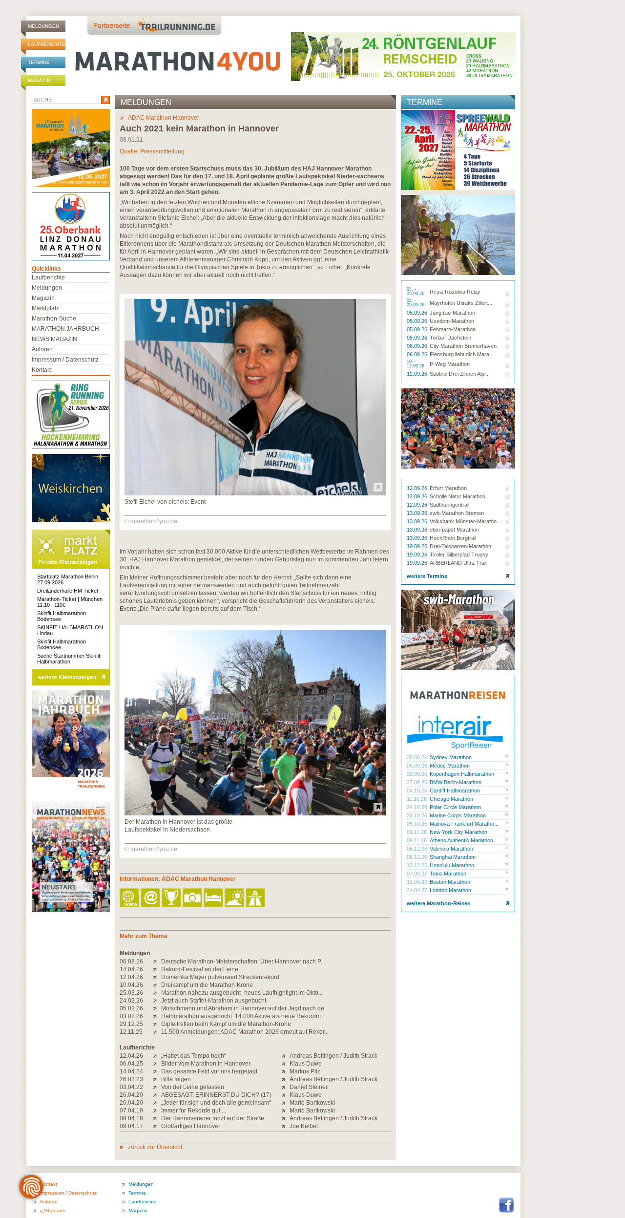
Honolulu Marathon (452, 865)
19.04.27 (418, 882)
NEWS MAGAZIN (54, 339)
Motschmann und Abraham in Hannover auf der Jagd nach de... (245, 1008)
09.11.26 (417, 840)
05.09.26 (418, 313)
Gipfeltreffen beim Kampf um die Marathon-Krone (226, 1024)
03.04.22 (131, 1087)
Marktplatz (45, 308)
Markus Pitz (305, 1071)
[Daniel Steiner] (285, 1087)
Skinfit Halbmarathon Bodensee (61, 616)
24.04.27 (418, 890)
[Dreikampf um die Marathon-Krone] (157, 985)
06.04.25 (131, 1063)
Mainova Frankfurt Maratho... (464, 824)
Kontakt (42, 369)
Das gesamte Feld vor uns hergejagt (209, 1071)
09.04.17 (131, 1126)
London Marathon (450, 890)
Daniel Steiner (309, 1087)
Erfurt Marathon (448, 488)
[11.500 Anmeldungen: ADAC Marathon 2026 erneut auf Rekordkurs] (157, 1031)
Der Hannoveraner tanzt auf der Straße (212, 1118)
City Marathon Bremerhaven (463, 346)
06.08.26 (131, 961)
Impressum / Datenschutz (65, 359)
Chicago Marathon (451, 799)
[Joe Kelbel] (285, 1126)
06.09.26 (418, 346)
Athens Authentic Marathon (461, 840)
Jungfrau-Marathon (452, 313)
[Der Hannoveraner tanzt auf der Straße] (157, 1118)
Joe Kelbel (304, 1126)
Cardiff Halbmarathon (455, 790)
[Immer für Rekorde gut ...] (157, 1110)
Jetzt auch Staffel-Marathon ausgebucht (213, 1000)
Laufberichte (46, 44)
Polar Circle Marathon (455, 807)
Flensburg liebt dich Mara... (462, 354)
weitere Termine (427, 576)
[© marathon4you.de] (255, 493)
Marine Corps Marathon (458, 815)
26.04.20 (131, 1094)
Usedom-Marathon (452, 321)
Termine (39, 62)
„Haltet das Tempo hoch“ (193, 1055)
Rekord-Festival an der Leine (199, 969)
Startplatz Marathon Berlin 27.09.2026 (67, 579)
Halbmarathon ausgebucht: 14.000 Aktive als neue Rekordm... (243, 1016)
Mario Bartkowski (312, 1102)
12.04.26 (131, 977)
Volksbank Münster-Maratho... (465, 521)
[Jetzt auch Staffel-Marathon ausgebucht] (157, 1000)
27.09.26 (418, 782)
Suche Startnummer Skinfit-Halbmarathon (69, 658)
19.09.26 (418, 546)
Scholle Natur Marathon (457, 496)
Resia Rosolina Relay (455, 292)
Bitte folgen (176, 1079)
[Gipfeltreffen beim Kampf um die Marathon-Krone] (157, 1024)
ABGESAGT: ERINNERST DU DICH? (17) (216, 1094)
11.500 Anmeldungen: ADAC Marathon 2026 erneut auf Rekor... (245, 1031)
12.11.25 (131, 1031)
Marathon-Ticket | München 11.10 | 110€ (70, 602)
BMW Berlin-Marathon (455, 782)
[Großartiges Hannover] (157, 1126)
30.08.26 (418, 757)
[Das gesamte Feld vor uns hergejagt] (157, 1071)
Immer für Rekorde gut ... (193, 1110)
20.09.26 (418, 774)
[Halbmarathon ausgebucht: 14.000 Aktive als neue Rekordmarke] (157, 1016)
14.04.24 (131, 1071)
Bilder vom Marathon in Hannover (205, 1063)
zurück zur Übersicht (155, 1147)
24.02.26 (131, 1000)
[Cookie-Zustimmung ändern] (31, 1186)
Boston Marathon (450, 882)
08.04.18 (131, 1118)
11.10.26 (417, 799)
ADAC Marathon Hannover (163, 117)
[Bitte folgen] (157, 1079)
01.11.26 (417, 832)
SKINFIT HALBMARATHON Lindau (70, 630)
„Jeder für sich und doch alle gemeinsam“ (216, 1102)
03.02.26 (131, 1016)
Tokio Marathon (448, 873)
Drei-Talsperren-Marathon (460, 546)
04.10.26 (418, 790)
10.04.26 (131, 985)
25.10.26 (418, 815)
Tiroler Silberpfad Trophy (459, 554)
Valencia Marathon (451, 849)
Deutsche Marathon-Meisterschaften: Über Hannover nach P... (243, 961)
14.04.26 (131, 969)
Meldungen (43, 26)
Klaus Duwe (306, 1063)
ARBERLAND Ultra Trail (458, 563)
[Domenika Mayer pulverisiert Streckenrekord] (157, 977)
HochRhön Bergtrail (453, 538)
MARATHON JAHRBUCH (65, 328)
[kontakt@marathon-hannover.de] (151, 898)
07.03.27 (418, 873)
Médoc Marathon (450, 766)
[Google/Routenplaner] (256, 898)
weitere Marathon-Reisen (439, 903)
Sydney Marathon (451, 757)
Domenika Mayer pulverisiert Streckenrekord (220, 977)
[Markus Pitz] (285, 1071)
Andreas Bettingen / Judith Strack (333, 1055)
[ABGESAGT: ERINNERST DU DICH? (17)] (157, 1094)
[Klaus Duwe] (285, 1063)
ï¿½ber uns (52, 1210)
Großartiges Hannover (190, 1126)
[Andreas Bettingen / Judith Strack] (285, 1055)
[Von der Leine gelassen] (157, 1087)
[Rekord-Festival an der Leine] (157, 969)
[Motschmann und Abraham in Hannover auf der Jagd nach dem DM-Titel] (157, 1008)
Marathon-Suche (54, 318)
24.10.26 (418, 807)
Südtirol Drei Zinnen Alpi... (460, 374)
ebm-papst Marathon (454, 530)
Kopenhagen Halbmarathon (462, 774)
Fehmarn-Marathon (453, 329)
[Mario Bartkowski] (285, 1102)
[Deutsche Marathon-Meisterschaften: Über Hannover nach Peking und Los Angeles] (157, 961)
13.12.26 (418, 865)
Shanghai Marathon (453, 857)
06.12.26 (418, 849)
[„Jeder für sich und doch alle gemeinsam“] (157, 1102)
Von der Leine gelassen (192, 1087)
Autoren (42, 349)
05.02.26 (131, 1008)
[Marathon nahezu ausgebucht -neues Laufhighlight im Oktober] (157, 992)
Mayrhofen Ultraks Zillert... (461, 303)
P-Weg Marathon (450, 364)
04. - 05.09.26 (416, 291)
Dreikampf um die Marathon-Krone (207, 985)
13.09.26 (418, 513)
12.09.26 (418, 374)
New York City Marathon (458, 832)
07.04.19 (131, 1110)
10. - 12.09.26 (416, 364)
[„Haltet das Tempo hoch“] (157, 1055)
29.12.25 (131, 1024)
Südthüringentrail (449, 505)
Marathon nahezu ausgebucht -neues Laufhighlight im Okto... (242, 992)
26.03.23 (131, 1079)
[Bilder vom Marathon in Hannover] (157, 1063)
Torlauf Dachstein (450, 338)
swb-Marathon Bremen (457, 513)
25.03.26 (131, 992)
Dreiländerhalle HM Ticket (67, 591)
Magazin (39, 80)
